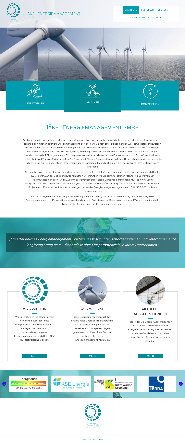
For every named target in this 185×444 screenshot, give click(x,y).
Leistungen (147, 10)
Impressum (86, 439)
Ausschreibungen (139, 17)
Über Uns (163, 10)
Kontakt (158, 17)
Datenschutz (97, 439)
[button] (34, 356)
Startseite (131, 10)
